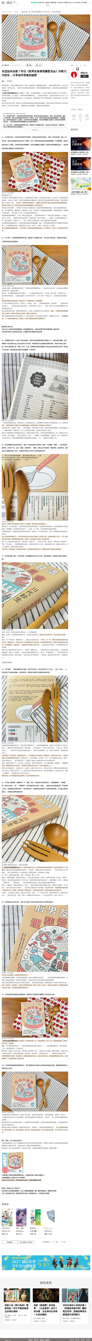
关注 (84, 76)
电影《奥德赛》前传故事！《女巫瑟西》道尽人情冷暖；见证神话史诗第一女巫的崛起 (45, 1310)
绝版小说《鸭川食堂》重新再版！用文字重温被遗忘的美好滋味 (16, 1308)
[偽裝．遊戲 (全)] (21, 1217)
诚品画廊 (42, 1340)
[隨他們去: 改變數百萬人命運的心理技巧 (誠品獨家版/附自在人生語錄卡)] (35, 1217)
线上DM (71, 2)
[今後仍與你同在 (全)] (7, 1217)
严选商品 (66, 2)
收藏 (30, 65)
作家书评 (72, 1321)
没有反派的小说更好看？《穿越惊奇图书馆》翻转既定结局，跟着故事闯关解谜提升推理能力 (75, 1310)
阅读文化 (80, 109)
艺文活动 (60, 2)
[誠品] (9, 2)
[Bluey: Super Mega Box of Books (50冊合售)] (49, 1217)
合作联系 (72, 1340)
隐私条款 (77, 1340)
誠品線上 (31, 1340)
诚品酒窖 (47, 1340)
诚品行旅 (36, 1340)
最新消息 (54, 2)
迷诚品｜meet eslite (6, 11)
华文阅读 (73, 109)
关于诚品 (84, 2)
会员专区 (78, 2)
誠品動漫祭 (34, 2)
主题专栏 (47, 2)
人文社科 (14, 1320)
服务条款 (83, 1340)
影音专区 (41, 2)
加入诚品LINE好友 (26, 1242)
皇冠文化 (84, 73)
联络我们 (10, 1242)
